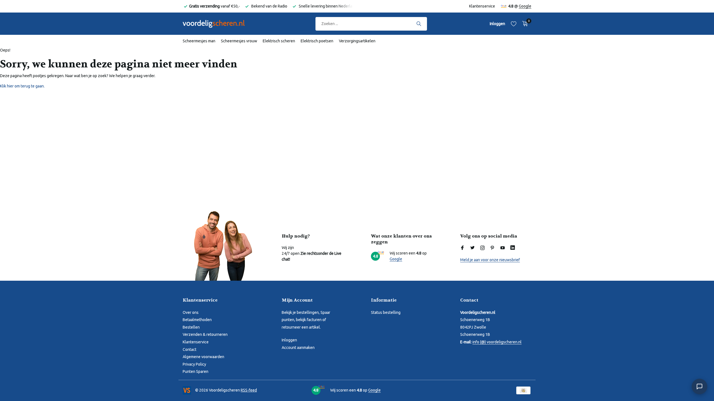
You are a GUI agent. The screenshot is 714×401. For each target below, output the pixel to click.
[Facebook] (462, 248)
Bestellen (191, 327)
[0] (523, 23)
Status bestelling (386, 312)
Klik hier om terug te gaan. (22, 86)
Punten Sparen (195, 371)
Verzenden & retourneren (205, 334)
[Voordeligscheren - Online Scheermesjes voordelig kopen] (219, 24)
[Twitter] (472, 248)
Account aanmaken (298, 347)
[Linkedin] (512, 248)
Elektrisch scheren (279, 41)
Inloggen (289, 340)
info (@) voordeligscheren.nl (497, 342)
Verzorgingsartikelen (357, 41)
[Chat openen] (699, 386)
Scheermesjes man (199, 41)
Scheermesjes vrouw (239, 41)
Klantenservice (482, 6)
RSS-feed (249, 390)
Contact (189, 349)
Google (525, 6)
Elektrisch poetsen (317, 41)
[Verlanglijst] (514, 24)
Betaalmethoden (197, 319)
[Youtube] (502, 248)
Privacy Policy (194, 364)
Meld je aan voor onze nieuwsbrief (490, 260)
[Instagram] (482, 248)
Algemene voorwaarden (203, 356)
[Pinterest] (492, 248)
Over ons (191, 312)
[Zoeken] (419, 23)
